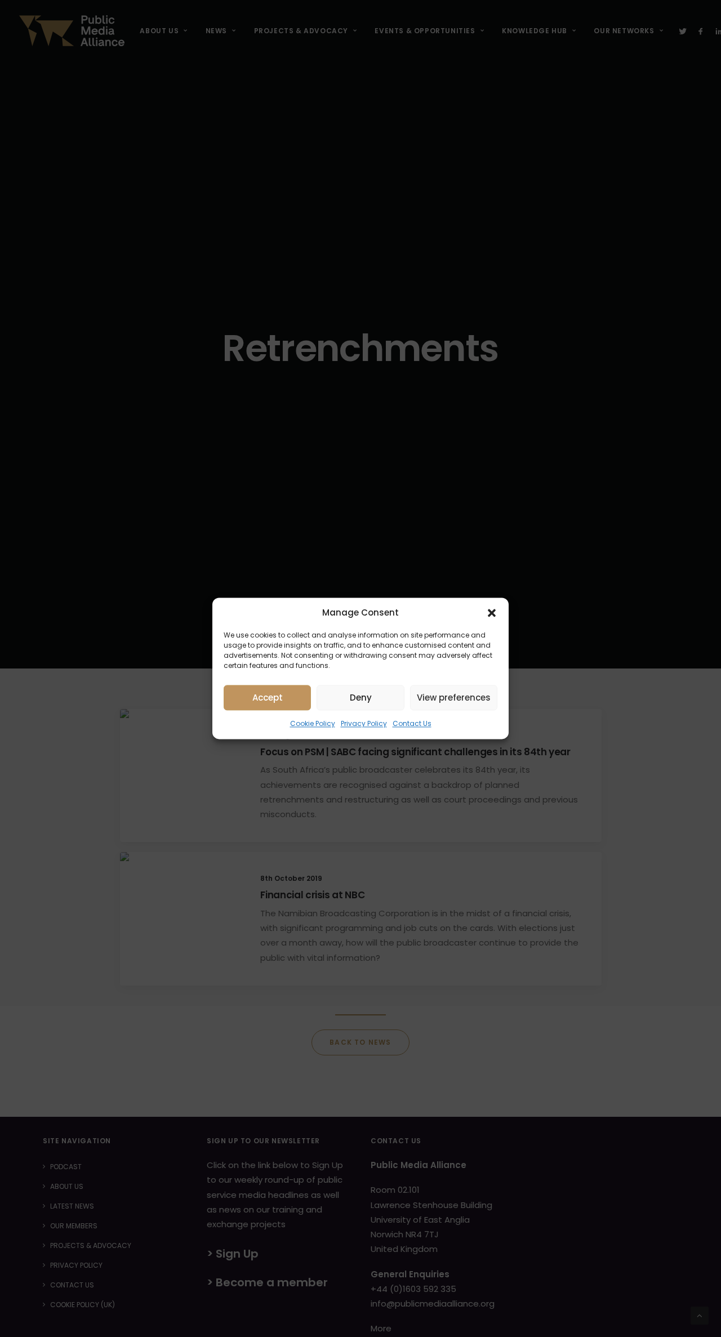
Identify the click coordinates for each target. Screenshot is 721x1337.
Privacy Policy (364, 723)
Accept (267, 697)
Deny (361, 697)
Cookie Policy (312, 723)
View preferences (454, 697)
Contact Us (412, 723)
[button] (491, 612)
